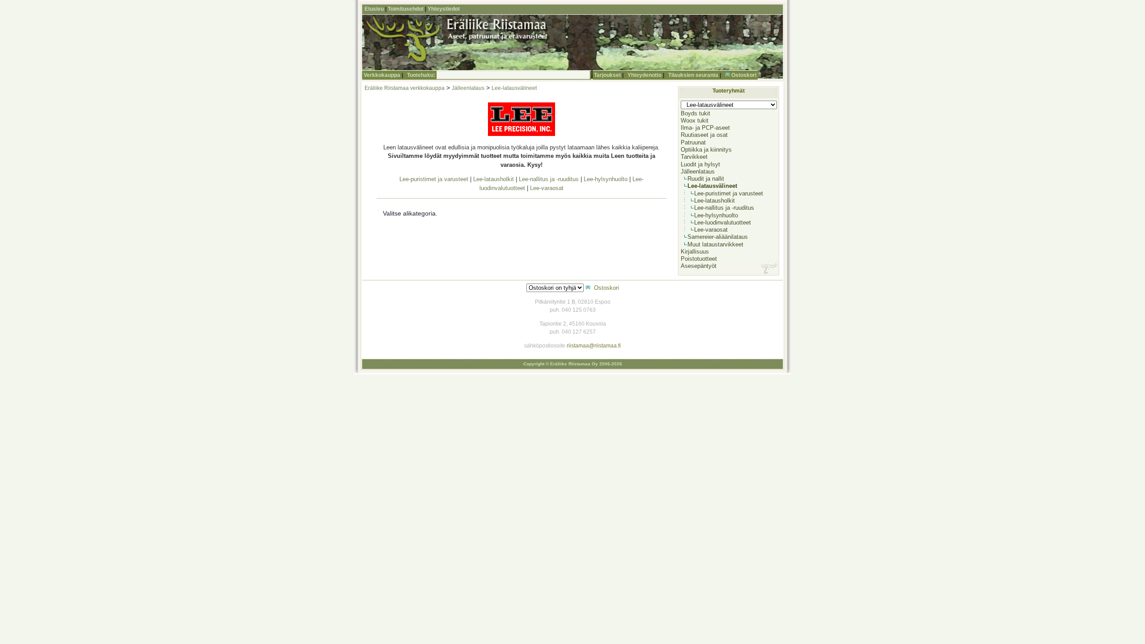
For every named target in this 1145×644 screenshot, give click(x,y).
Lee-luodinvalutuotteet (722, 222)
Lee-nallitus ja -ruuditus (549, 179)
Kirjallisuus (695, 251)
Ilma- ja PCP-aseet (705, 127)
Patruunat (693, 142)
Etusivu (374, 9)
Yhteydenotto (645, 75)
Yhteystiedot (444, 9)
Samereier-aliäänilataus (717, 236)
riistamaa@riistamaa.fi (594, 346)
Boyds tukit (695, 113)
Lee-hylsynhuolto (606, 179)
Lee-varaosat (547, 188)
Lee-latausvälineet (514, 88)
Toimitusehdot (406, 9)
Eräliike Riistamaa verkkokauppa (405, 88)
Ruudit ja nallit (705, 178)
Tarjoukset (607, 75)
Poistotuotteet (699, 258)
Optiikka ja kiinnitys (706, 149)
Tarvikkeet (694, 156)
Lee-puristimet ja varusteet (433, 179)
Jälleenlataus (468, 88)
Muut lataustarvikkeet (715, 244)
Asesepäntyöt (699, 266)
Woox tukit (694, 120)
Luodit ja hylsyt (700, 164)
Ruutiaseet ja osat (704, 134)
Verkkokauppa (382, 75)
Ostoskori (743, 75)
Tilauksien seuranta (693, 75)
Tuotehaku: (421, 75)
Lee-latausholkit (493, 179)
